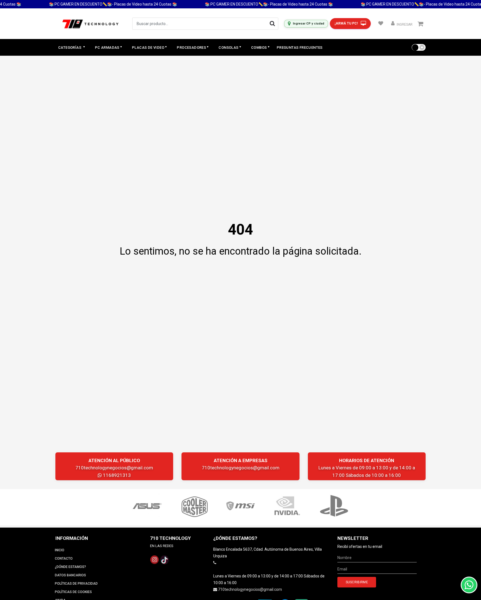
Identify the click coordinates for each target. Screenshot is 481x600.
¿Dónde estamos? (70, 567)
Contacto (64, 558)
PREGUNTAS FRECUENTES (300, 47)
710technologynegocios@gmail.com (114, 467)
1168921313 (116, 475)
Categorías (70, 47)
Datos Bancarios (70, 575)
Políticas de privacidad (76, 584)
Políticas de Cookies (73, 592)
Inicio (59, 550)
